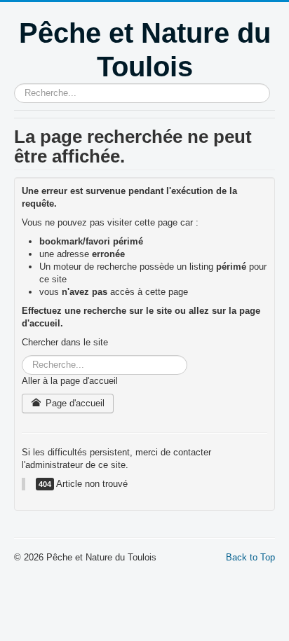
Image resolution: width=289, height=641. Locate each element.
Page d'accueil (74, 403)
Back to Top (250, 557)
